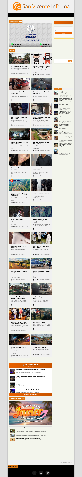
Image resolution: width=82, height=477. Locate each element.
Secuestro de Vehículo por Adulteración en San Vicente (41, 297)
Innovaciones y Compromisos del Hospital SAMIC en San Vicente (41, 143)
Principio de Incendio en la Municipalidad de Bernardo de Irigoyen (19, 143)
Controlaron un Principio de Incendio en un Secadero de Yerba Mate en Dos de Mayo (65, 137)
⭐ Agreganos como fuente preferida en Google (63, 22)
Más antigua (20, 360)
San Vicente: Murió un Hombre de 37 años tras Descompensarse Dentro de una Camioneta (65, 150)
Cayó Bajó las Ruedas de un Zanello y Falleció (19, 66)
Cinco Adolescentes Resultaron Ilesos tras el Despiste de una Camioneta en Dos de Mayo (65, 112)
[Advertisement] (17, 451)
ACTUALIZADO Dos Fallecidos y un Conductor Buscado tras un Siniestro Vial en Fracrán (65, 105)
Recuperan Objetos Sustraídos (17, 219)
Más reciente (13, 360)
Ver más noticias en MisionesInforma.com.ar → (31, 394)
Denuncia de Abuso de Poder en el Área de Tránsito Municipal (41, 168)
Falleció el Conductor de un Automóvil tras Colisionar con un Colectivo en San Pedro (65, 92)
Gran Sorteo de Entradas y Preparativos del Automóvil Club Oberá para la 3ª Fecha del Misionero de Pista (19, 194)
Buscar (70, 61)
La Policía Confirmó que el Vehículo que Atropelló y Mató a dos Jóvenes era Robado (65, 99)
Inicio (11, 15)
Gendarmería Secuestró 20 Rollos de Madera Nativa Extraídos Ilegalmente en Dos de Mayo (65, 144)
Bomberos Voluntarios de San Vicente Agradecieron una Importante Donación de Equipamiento (66, 131)
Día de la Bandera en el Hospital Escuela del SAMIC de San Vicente (41, 246)
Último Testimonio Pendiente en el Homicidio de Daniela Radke (19, 168)
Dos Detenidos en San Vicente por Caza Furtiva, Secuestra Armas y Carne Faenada (19, 322)
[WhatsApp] (47, 473)
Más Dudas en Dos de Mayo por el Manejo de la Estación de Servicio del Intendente (41, 67)
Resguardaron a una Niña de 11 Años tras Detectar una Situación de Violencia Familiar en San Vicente (65, 119)
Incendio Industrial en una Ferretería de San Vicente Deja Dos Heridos (41, 117)
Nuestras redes (17, 15)
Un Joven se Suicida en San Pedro (39, 347)
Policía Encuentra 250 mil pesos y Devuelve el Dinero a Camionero (19, 117)
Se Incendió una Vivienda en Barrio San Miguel (18, 348)
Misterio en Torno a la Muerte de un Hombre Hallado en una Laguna (41, 92)
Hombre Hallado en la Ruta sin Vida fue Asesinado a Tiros (18, 246)
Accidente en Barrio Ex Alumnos (39, 322)
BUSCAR (63, 33)
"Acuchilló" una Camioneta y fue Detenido (41, 193)
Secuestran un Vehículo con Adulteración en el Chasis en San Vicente (19, 92)
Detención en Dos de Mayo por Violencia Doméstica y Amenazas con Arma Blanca (18, 297)
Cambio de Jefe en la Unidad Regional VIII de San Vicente (64, 125)
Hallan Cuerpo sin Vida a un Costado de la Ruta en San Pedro (19, 272)
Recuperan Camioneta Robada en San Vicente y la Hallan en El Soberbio (41, 272)
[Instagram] (41, 473)
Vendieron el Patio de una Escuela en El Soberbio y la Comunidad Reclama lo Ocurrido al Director (41, 221)
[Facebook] (34, 473)
